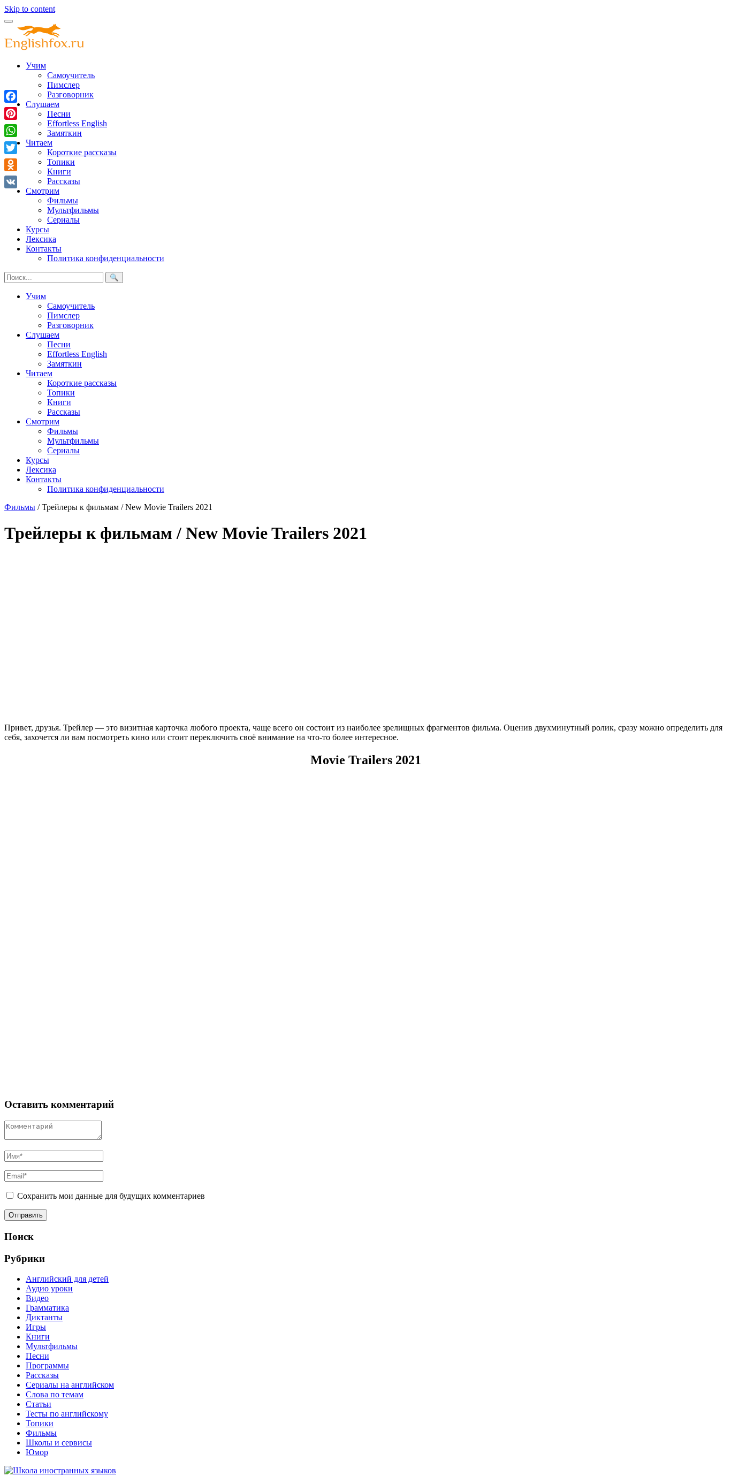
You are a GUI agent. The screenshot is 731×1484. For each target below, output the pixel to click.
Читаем (39, 142)
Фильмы (62, 200)
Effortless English (77, 123)
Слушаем (42, 104)
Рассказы (63, 181)
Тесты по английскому (67, 1413)
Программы (47, 1365)
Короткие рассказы (82, 152)
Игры (36, 1326)
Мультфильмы (73, 210)
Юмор (37, 1452)
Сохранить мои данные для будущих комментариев (111, 1195)
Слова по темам (54, 1394)
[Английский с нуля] (44, 47)
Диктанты (44, 1317)
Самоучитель (71, 75)
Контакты (44, 248)
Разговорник (70, 94)
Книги (59, 171)
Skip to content (29, 8)
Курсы (37, 229)
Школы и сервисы (59, 1442)
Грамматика (47, 1307)
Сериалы (63, 219)
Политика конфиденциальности (105, 258)
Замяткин (64, 133)
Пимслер (63, 84)
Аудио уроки (49, 1288)
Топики (61, 161)
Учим (36, 65)
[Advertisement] (325, 630)
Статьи (38, 1404)
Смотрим (42, 190)
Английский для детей (67, 1278)
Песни (59, 113)
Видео (37, 1298)
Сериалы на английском (70, 1384)
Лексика (41, 238)
